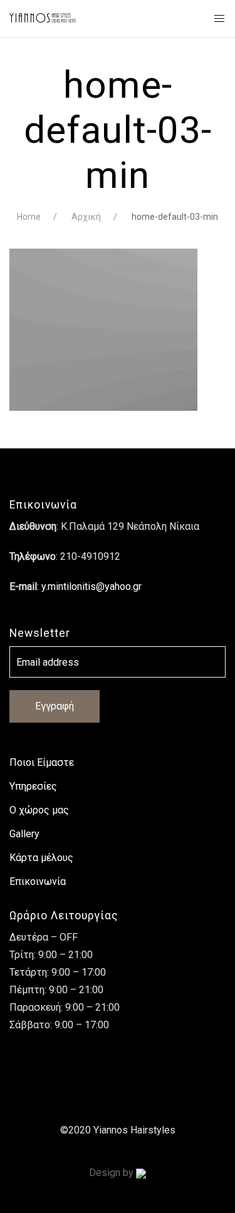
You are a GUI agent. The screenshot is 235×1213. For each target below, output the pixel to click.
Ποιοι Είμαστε (41, 762)
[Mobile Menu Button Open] (219, 19)
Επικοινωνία (37, 881)
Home (29, 217)
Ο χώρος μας (39, 810)
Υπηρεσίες (33, 786)
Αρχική (86, 217)
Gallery (24, 834)
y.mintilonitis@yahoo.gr (91, 586)
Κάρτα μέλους (41, 858)
